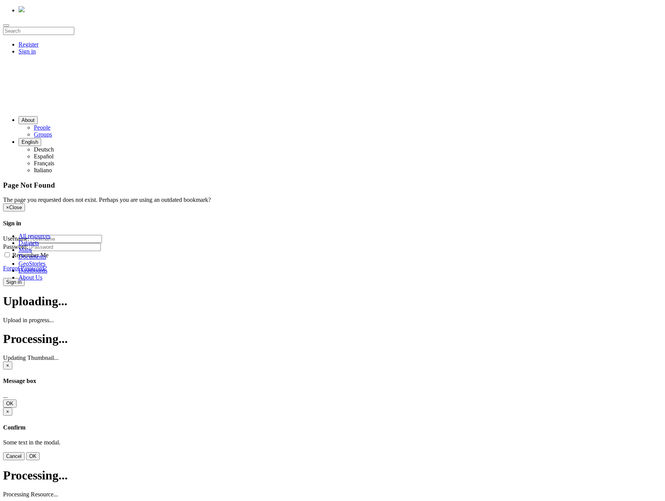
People (42, 127)
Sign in (27, 51)
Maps (25, 249)
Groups (43, 134)
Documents (32, 256)
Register (28, 44)
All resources (34, 236)
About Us (30, 277)
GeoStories (31, 263)
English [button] (30, 142)
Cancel (14, 456)
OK (9, 403)
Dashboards (32, 270)
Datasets (28, 243)
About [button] (28, 120)
